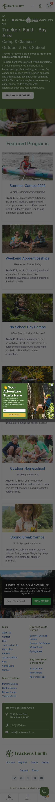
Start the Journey (14, 415)
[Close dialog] (52, 385)
